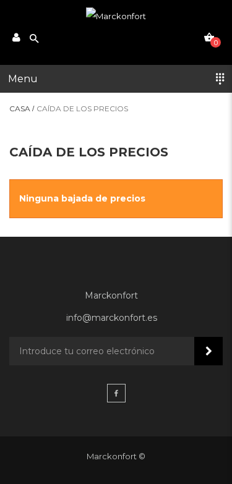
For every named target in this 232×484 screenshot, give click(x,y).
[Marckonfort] (116, 16)
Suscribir (208, 351)
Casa (19, 109)
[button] (116, 79)
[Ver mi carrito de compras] (209, 37)
